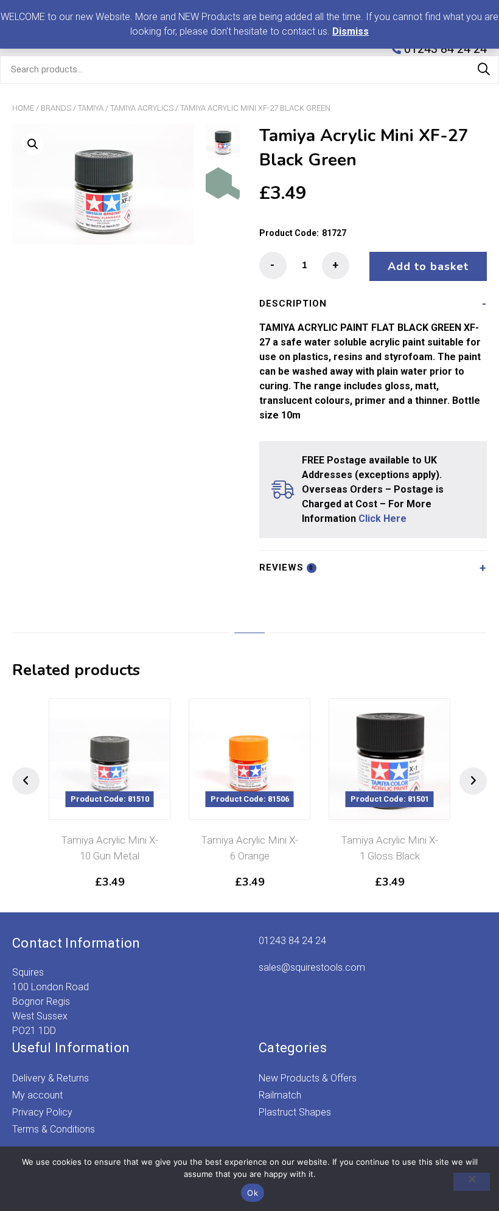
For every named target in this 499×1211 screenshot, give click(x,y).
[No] (471, 1182)
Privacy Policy (42, 1112)
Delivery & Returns (50, 1078)
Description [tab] (293, 303)
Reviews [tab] (286, 567)
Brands (56, 108)
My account (37, 1095)
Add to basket (428, 266)
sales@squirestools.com (312, 967)
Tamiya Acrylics (141, 108)
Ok (252, 1193)
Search (484, 69)
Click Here (382, 518)
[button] (33, 144)
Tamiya (90, 108)
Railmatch (280, 1095)
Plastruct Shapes (295, 1112)
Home (23, 108)
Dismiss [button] (350, 31)
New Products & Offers (308, 1078)
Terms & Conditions (53, 1129)
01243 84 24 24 (292, 940)
